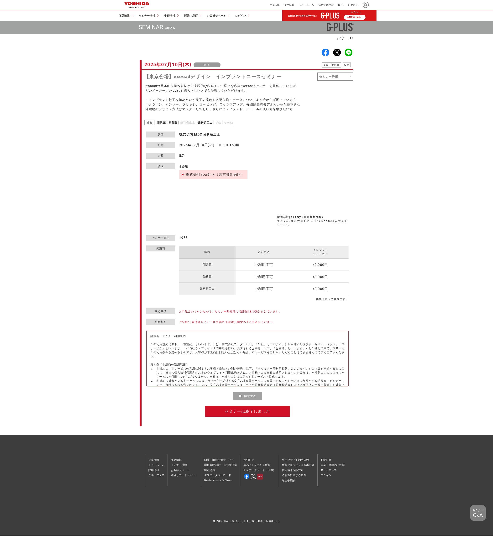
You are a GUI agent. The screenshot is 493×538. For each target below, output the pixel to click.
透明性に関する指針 (294, 475)
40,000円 (320, 265)
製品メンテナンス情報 (256, 464)
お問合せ (326, 459)
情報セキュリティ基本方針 (298, 464)
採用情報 (153, 470)
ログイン (355, 12)
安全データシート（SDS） (259, 470)
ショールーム (156, 464)
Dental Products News (218, 480)
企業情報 (153, 459)
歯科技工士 (205, 122)
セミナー (345, 38)
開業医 (161, 122)
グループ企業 (156, 475)
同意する (249, 396)
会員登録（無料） (354, 17)
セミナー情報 (179, 464)
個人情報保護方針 (293, 470)
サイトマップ (329, 470)
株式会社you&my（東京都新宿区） (215, 174)
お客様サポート (180, 470)
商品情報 (176, 459)
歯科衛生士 (187, 122)
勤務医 (173, 122)
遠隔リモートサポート (184, 475)
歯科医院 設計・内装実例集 (220, 464)
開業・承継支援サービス (219, 459)
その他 (228, 122)
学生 (218, 122)
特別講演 (209, 470)
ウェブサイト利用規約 (295, 459)
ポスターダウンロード (217, 475)
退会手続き (288, 480)
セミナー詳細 (328, 76)
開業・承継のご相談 (333, 464)
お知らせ (248, 459)
